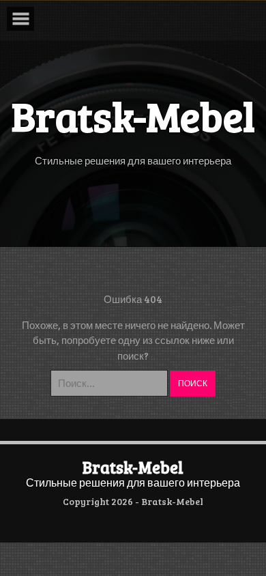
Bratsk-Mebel (133, 467)
